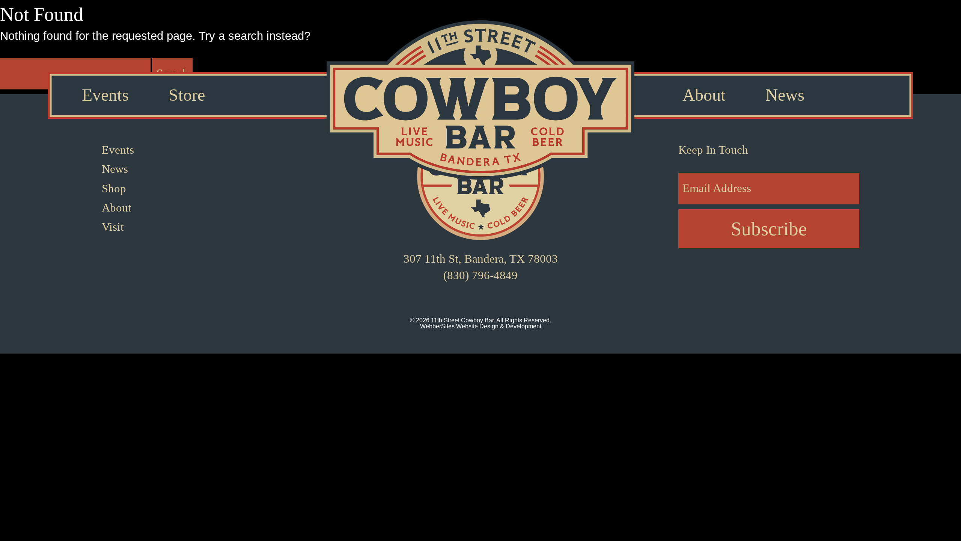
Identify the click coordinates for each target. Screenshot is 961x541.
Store (187, 95)
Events (105, 95)
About (704, 95)
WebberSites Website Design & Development (480, 326)
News (784, 95)
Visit (113, 227)
